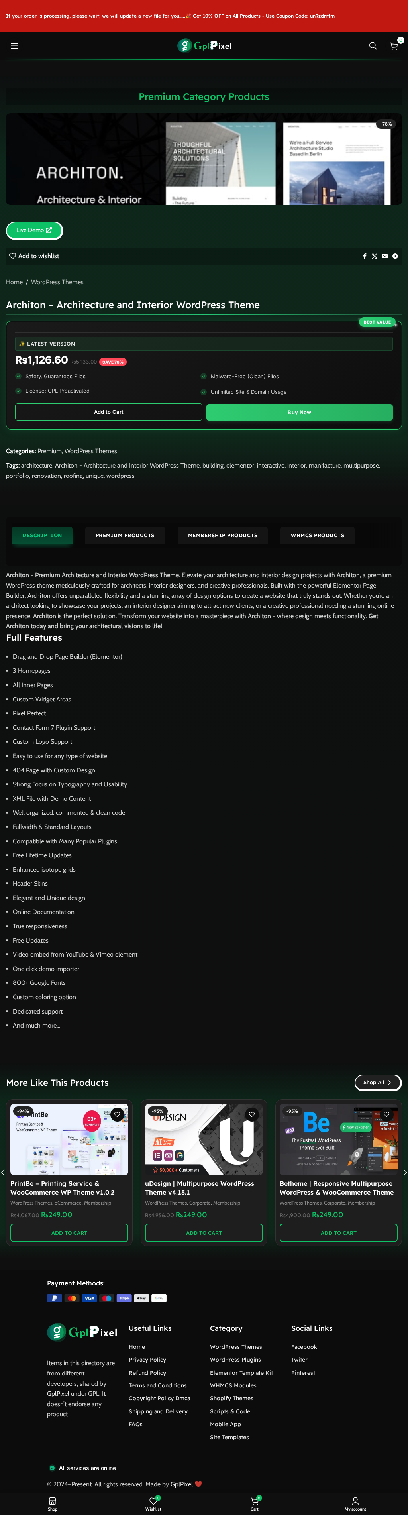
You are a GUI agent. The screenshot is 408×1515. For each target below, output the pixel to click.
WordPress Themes (57, 282)
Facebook (304, 1346)
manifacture (325, 465)
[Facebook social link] (364, 256)
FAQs (136, 1424)
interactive (270, 465)
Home (14, 282)
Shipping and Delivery (158, 1411)
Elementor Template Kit (241, 1372)
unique (95, 475)
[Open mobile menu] (14, 46)
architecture (36, 465)
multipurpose (361, 465)
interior (296, 465)
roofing (73, 475)
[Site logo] (204, 45)
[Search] (373, 46)
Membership (101, 1203)
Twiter (299, 1359)
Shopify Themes (231, 1398)
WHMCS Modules (233, 1385)
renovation (46, 475)
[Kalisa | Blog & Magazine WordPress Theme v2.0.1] (69, 1139)
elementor (240, 465)
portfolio (17, 475)
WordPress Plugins (235, 1359)
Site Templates (229, 1437)
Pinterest (303, 1372)
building (213, 465)
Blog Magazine (70, 1203)
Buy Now (299, 412)
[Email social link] (385, 256)
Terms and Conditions (158, 1385)
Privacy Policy (147, 1359)
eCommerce (337, 1203)
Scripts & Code (230, 1411)
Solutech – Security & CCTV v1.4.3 (199, 1183)
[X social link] (374, 256)
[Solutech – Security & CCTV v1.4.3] (204, 1139)
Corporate (200, 1194)
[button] (69, 1233)
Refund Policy (147, 1372)
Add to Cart (109, 412)
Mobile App (225, 1424)
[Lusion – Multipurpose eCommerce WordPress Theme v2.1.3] (339, 1139)
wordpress (120, 475)
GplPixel (58, 1393)
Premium (49, 451)
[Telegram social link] (395, 256)
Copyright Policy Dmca (159, 1398)
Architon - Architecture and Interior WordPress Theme (127, 465)
